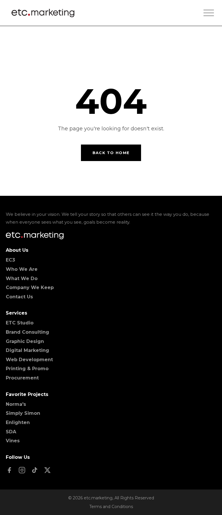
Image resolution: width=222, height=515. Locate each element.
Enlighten (18, 422)
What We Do (22, 278)
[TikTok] (34, 470)
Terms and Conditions (111, 506)
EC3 (10, 260)
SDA (11, 431)
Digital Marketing (27, 350)
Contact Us (19, 296)
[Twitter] (47, 470)
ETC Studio (20, 323)
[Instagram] (21, 470)
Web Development (29, 359)
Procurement (22, 378)
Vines (13, 440)
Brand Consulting (27, 332)
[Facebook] (9, 470)
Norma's (16, 404)
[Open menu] (208, 13)
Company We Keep (30, 287)
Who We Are (22, 269)
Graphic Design (25, 341)
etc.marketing (98, 498)
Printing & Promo (27, 368)
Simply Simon (23, 413)
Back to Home (111, 152)
